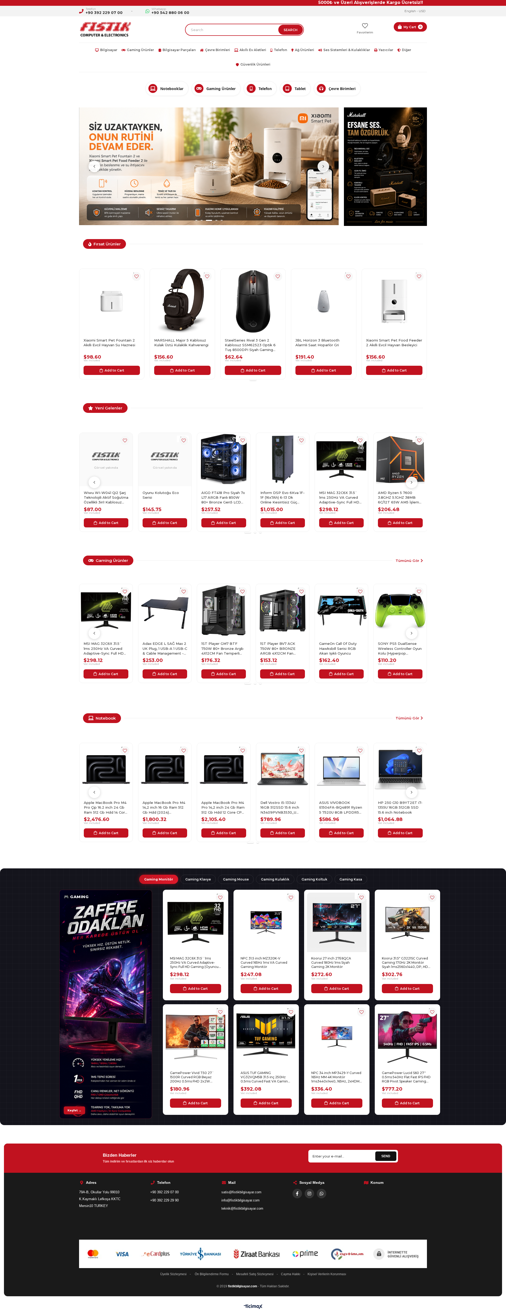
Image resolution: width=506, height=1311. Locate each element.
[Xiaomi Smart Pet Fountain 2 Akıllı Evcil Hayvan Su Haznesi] (323, 301)
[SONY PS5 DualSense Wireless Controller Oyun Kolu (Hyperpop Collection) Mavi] (341, 610)
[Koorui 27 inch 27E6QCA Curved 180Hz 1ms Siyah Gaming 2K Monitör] (337, 922)
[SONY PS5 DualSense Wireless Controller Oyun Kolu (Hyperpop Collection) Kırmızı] (400, 610)
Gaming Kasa (350, 879)
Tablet (300, 88)
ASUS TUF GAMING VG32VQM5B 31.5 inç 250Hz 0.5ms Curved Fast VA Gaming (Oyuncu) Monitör (265, 1077)
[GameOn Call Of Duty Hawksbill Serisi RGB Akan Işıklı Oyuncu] (223, 610)
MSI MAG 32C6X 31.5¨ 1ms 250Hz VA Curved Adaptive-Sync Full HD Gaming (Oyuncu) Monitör (223, 498)
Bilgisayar (108, 50)
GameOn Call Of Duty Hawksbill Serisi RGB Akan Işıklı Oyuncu (220, 648)
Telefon (280, 50)
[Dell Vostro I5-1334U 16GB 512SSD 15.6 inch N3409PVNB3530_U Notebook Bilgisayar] (164, 769)
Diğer (406, 50)
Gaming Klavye (198, 879)
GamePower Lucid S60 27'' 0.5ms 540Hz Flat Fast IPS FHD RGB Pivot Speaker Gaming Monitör (406, 1077)
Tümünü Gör (407, 560)
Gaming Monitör (158, 879)
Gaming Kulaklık (275, 879)
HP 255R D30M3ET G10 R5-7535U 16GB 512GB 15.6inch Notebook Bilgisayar (399, 498)
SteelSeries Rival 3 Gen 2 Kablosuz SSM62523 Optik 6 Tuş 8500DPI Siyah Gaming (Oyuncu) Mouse (109, 345)
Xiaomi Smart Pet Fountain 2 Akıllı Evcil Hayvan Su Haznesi (321, 342)
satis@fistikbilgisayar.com (241, 1192)
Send (385, 1156)
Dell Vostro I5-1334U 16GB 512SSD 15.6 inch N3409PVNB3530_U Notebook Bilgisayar (162, 807)
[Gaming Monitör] (105, 1004)
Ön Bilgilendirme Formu (212, 1274)
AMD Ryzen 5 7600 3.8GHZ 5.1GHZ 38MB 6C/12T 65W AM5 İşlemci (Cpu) (282, 498)
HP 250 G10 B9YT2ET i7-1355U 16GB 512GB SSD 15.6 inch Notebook (282, 807)
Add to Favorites (136, 276)
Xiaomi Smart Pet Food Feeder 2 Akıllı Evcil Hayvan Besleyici (253, 342)
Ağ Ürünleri (304, 50)
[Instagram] (309, 1193)
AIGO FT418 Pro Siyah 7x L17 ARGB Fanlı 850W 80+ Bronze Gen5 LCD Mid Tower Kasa (105, 498)
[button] (196, 106)
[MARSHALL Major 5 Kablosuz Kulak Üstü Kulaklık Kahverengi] (394, 301)
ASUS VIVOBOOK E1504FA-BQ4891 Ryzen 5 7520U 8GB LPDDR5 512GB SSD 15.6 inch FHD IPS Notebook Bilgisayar (223, 807)
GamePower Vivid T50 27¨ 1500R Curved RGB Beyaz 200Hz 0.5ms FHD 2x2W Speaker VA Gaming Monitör (193, 1077)
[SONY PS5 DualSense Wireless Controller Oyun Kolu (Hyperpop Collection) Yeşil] (282, 610)
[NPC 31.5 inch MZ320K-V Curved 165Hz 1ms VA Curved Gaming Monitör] (266, 922)
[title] (209, 109)
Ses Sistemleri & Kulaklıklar (346, 50)
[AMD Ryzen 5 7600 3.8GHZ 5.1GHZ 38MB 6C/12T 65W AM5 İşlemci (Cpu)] (282, 459)
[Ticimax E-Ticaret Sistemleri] (253, 1307)
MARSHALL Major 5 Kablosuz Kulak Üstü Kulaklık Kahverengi (393, 342)
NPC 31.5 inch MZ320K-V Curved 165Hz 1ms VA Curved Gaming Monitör (264, 962)
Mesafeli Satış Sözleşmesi (255, 1274)
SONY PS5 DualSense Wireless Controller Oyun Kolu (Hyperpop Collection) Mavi (341, 648)
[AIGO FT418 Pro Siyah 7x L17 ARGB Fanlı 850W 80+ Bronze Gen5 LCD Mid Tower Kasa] (105, 459)
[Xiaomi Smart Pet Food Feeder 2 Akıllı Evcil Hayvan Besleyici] (253, 301)
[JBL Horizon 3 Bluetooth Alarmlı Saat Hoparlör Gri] (182, 301)
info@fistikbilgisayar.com (240, 1200)
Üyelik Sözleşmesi (173, 1274)
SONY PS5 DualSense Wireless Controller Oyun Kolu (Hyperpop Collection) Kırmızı (400, 648)
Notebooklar (171, 88)
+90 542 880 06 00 (170, 13)
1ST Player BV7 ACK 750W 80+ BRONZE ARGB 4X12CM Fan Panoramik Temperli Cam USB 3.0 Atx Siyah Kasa (165, 648)
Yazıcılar (386, 50)
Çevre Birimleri (217, 50)
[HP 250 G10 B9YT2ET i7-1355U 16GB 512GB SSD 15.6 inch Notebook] (282, 769)
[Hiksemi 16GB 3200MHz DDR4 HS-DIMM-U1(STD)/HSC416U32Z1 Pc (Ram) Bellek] (341, 459)
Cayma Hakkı (290, 1274)
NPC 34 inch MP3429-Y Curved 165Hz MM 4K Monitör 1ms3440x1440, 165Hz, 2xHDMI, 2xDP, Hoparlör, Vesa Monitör (336, 1077)
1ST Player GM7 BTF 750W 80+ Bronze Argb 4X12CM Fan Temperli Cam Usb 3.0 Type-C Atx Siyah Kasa (105, 648)
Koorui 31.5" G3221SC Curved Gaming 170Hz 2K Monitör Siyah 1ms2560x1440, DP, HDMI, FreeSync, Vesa (407, 962)
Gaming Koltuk (314, 879)
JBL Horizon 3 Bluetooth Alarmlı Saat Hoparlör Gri (176, 342)
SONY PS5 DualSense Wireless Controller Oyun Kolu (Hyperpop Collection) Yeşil (282, 648)
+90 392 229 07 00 (104, 13)
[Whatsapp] (321, 1193)
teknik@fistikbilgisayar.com (242, 1208)
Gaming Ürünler (140, 50)
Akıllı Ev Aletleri (253, 50)
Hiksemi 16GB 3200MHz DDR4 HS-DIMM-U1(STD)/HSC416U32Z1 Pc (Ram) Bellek (341, 498)
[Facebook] (297, 1193)
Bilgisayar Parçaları (179, 50)
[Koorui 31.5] (407, 922)
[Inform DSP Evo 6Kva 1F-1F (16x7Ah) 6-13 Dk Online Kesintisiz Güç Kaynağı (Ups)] (164, 459)
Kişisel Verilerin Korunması (327, 1274)
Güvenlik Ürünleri (255, 64)
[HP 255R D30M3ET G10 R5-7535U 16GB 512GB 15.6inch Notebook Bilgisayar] (400, 459)
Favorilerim (365, 32)
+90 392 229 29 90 (164, 1200)
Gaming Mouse (236, 879)
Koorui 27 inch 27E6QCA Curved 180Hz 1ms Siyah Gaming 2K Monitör (331, 962)
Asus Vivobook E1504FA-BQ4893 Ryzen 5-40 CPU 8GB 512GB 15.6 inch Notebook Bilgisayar (341, 807)
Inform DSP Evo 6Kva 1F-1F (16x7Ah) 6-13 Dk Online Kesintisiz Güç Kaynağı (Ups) (165, 498)
